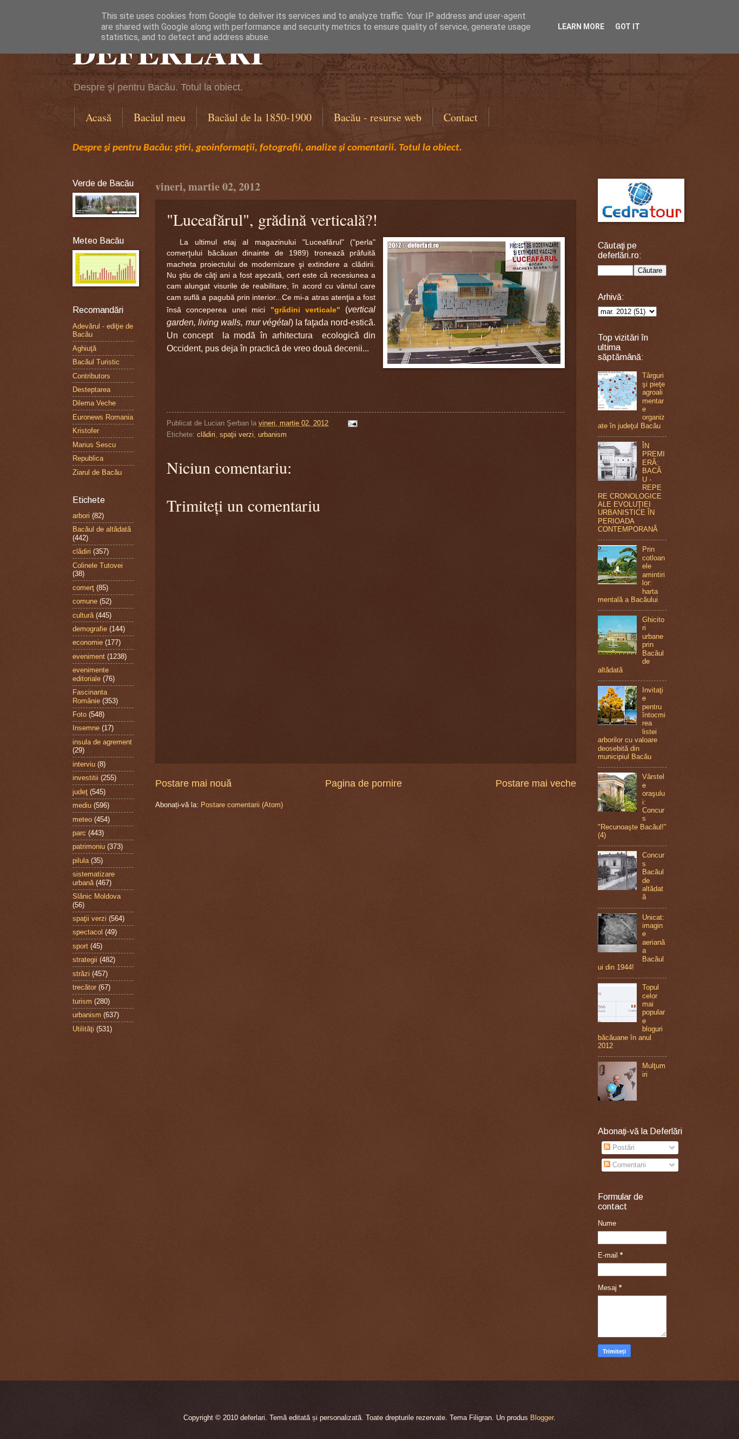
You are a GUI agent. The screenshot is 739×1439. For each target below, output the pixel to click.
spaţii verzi (237, 434)
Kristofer (85, 431)
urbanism (272, 434)
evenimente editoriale (90, 674)
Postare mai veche (536, 783)
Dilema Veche (94, 403)
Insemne (86, 728)
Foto (79, 714)
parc (79, 833)
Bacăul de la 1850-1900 (260, 117)
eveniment (88, 656)
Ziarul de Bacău (97, 472)
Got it (627, 26)
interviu (83, 764)
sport (80, 946)
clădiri (206, 434)
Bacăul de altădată (101, 529)
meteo (82, 819)
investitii (85, 778)
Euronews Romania (102, 417)
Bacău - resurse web (377, 117)
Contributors (91, 376)
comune (84, 601)
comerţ (83, 588)
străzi (81, 974)
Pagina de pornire (363, 783)
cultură (83, 615)
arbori (81, 516)
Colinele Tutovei (97, 565)
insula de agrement (102, 742)
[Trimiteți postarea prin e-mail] (351, 423)
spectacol (87, 932)
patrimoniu (88, 846)
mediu (81, 805)
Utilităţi (83, 1029)
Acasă (98, 117)
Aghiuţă (84, 348)
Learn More (581, 26)
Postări (622, 1147)
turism (82, 1001)
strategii (84, 960)
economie (87, 642)
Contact (461, 117)
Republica (87, 458)
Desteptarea (91, 389)
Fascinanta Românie (89, 696)
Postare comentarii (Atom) (242, 805)
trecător (84, 987)
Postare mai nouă (193, 783)
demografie (89, 629)
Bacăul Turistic (96, 362)
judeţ (80, 792)
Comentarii (628, 1165)
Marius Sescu (94, 445)
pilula (80, 860)
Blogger (541, 1418)
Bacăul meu (160, 117)
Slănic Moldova (96, 896)
